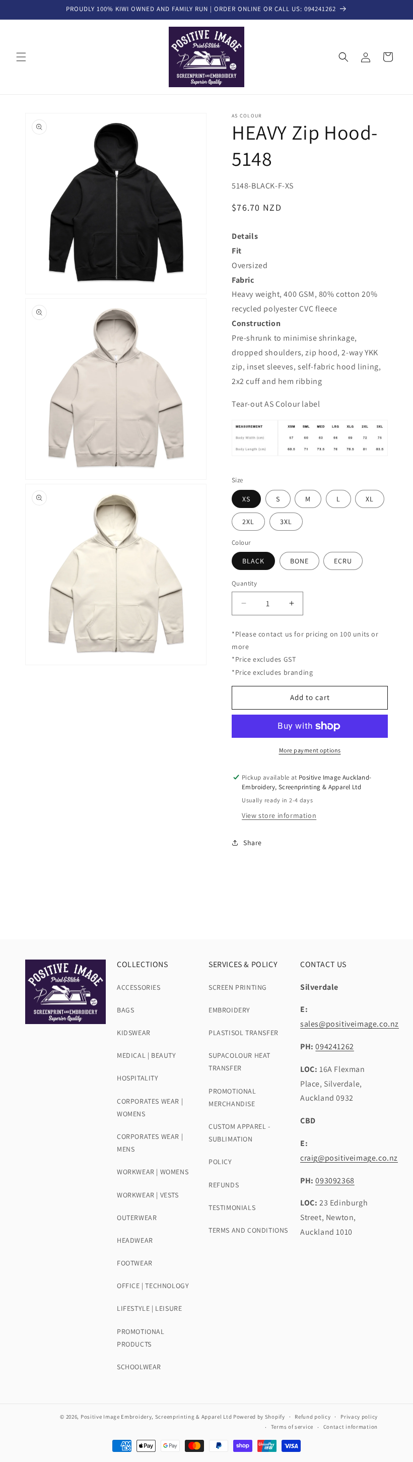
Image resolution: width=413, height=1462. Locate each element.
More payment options (310, 750)
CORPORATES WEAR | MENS (150, 1143)
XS (246, 498)
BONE (299, 560)
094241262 (334, 1046)
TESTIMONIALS (232, 1207)
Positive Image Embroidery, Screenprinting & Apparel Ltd (156, 1416)
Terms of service (292, 1426)
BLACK (253, 560)
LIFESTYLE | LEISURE (149, 1308)
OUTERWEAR (137, 1217)
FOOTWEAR (135, 1262)
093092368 (334, 1180)
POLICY (220, 1161)
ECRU (343, 560)
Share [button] (252, 842)
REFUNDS (224, 1184)
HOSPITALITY (138, 1078)
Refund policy (312, 1416)
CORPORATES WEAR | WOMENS (150, 1107)
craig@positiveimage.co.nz (349, 1158)
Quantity (244, 583)
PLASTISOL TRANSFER (244, 1032)
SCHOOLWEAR (139, 1366)
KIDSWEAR (134, 1032)
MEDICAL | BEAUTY (146, 1055)
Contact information (350, 1426)
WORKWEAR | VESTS (148, 1194)
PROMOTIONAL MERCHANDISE (232, 1097)
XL (370, 498)
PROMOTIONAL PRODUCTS (141, 1338)
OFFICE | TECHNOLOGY (153, 1285)
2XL (248, 521)
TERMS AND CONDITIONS (248, 1230)
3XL (286, 521)
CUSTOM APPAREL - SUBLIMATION (239, 1132)
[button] (21, 57)
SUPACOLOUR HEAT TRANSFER (239, 1061)
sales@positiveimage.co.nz (349, 1024)
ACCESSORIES (139, 987)
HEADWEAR (135, 1240)
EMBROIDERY (229, 1009)
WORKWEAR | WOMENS (152, 1171)
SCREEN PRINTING (238, 987)
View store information (279, 815)
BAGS (125, 1009)
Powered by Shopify (259, 1416)
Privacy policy (359, 1416)
